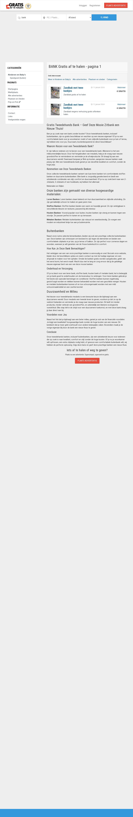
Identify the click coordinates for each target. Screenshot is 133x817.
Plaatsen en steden (97, 79)
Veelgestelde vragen (16, 119)
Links (10, 116)
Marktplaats (13, 92)
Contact (11, 113)
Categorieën (14, 68)
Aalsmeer (121, 87)
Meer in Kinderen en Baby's (59, 79)
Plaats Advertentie (116, 5)
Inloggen (83, 5)
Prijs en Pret (13, 102)
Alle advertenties (15, 95)
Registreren (94, 5)
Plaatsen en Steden (16, 99)
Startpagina (13, 89)
